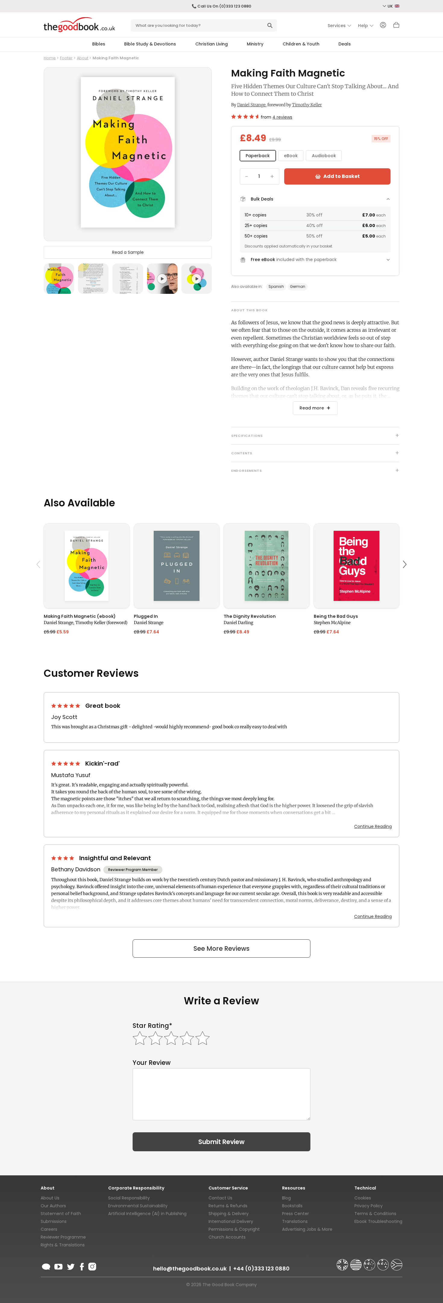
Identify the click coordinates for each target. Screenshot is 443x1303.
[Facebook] (81, 1266)
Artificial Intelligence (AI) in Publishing (147, 1214)
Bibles (98, 44)
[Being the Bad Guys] (356, 566)
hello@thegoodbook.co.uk (190, 1268)
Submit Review (221, 1141)
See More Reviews (221, 948)
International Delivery (231, 1221)
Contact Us (220, 1198)
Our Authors (53, 1206)
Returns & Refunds (228, 1206)
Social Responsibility (129, 1198)
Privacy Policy (368, 1206)
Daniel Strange (251, 104)
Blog (286, 1198)
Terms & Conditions (375, 1214)
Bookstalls (292, 1206)
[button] (39, 578)
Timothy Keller (307, 104)
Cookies (362, 1198)
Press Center (295, 1214)
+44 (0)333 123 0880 (261, 1268)
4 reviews (282, 117)
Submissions (54, 1221)
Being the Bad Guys (336, 616)
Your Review (152, 1062)
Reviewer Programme (63, 1237)
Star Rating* (152, 1025)
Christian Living (211, 44)
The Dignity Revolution (250, 616)
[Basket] (396, 26)
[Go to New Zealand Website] (383, 1262)
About (82, 58)
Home (50, 58)
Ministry (255, 44)
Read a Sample (128, 252)
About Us (50, 1198)
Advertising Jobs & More (307, 1229)
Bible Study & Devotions (150, 44)
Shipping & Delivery (229, 1214)
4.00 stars (63, 858)
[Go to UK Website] (343, 1262)
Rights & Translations (63, 1245)
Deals (344, 44)
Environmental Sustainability (138, 1206)
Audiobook (324, 156)
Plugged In (146, 616)
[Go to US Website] (356, 1262)
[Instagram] (91, 1266)
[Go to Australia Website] (370, 1262)
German (297, 286)
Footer (66, 58)
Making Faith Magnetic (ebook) (80, 616)
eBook (291, 156)
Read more (312, 408)
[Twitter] (70, 1266)
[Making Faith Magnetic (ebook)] (86, 566)
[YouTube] (58, 1266)
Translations (295, 1221)
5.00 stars (66, 705)
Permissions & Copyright (234, 1229)
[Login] (383, 25)
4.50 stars (244, 116)
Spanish (276, 286)
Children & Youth (301, 44)
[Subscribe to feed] (46, 1266)
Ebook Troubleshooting (378, 1221)
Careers (49, 1229)
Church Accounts (227, 1237)
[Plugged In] (177, 566)
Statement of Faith (61, 1214)
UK (391, 6)
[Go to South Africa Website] (396, 1262)
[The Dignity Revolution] (266, 566)
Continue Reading (373, 826)
